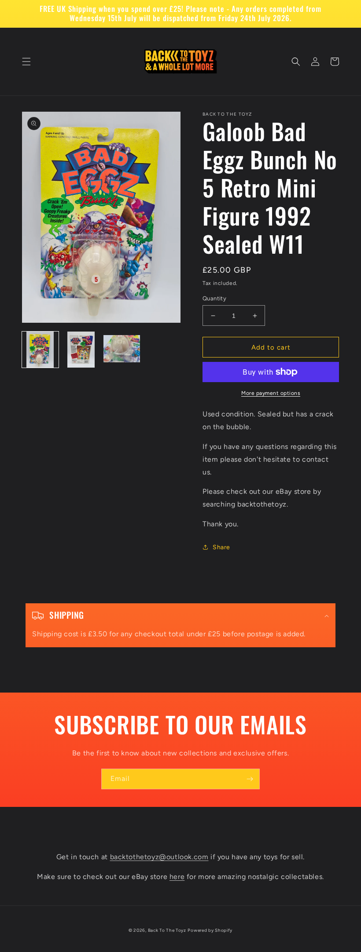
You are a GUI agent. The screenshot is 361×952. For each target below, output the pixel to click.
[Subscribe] (249, 779)
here (176, 876)
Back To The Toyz (167, 930)
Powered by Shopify (210, 930)
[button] (26, 61)
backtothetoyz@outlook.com (159, 857)
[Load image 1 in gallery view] (40, 350)
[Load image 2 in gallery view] (81, 350)
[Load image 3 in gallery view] (121, 350)
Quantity (214, 298)
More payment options (270, 393)
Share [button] (221, 547)
